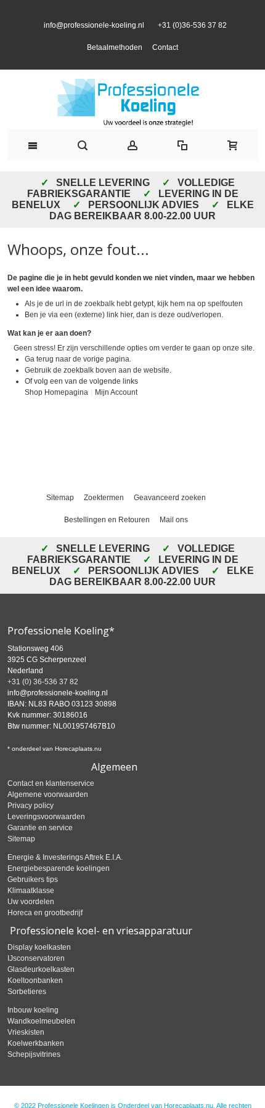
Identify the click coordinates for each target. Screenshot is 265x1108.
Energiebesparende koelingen (58, 888)
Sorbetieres (26, 1012)
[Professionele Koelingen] (132, 122)
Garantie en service (40, 848)
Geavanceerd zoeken (170, 518)
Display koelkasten (39, 967)
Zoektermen (104, 518)
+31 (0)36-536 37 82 (190, 35)
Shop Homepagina (56, 412)
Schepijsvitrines (33, 1074)
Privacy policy (30, 826)
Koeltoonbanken (35, 1001)
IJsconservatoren (36, 978)
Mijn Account (116, 412)
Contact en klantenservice (50, 803)
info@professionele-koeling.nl (94, 35)
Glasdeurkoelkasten (41, 989)
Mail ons (174, 540)
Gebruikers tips (32, 900)
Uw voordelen (30, 922)
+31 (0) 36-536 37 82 (42, 702)
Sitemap (60, 518)
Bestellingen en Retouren (107, 540)
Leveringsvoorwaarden (46, 837)
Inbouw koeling (33, 1030)
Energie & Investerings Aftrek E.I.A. (65, 877)
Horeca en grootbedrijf (45, 933)
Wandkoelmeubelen (41, 1041)
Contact (165, 57)
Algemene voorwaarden (47, 815)
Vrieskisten (25, 1052)
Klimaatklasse (30, 911)
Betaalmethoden (114, 57)
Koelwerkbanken (35, 1063)
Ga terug (39, 378)
